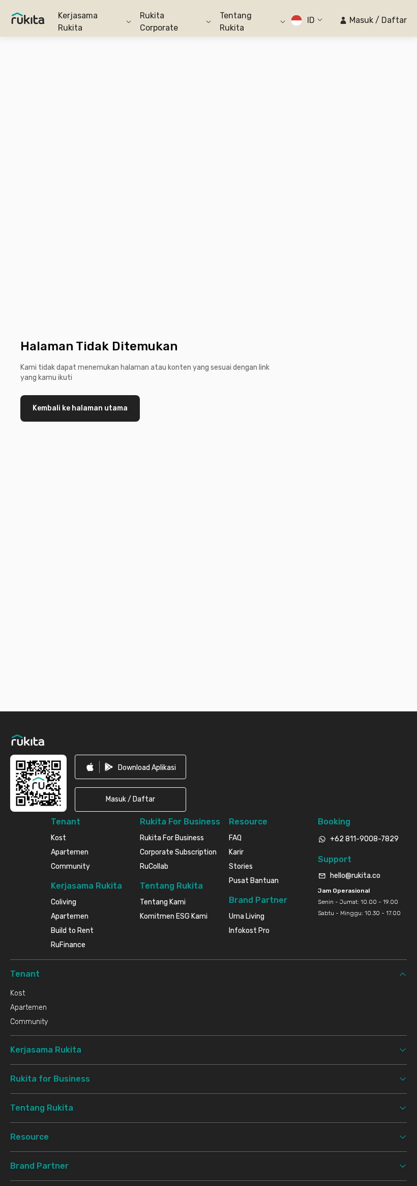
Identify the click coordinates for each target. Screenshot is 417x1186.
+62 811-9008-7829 (364, 839)
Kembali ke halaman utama (80, 408)
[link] (130, 767)
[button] (373, 20)
